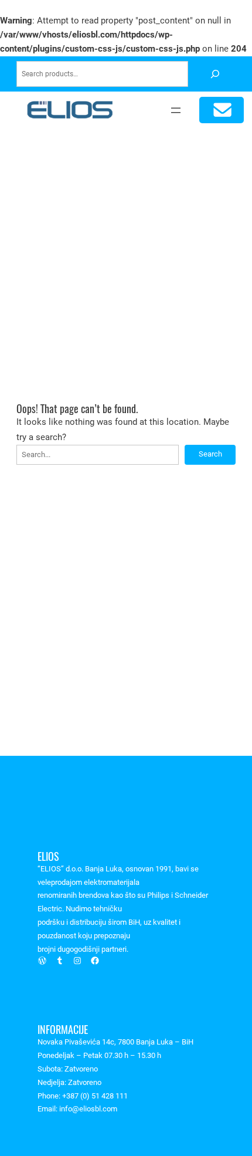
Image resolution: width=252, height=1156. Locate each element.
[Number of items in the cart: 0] (221, 110)
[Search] (215, 74)
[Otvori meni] (176, 110)
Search (210, 453)
